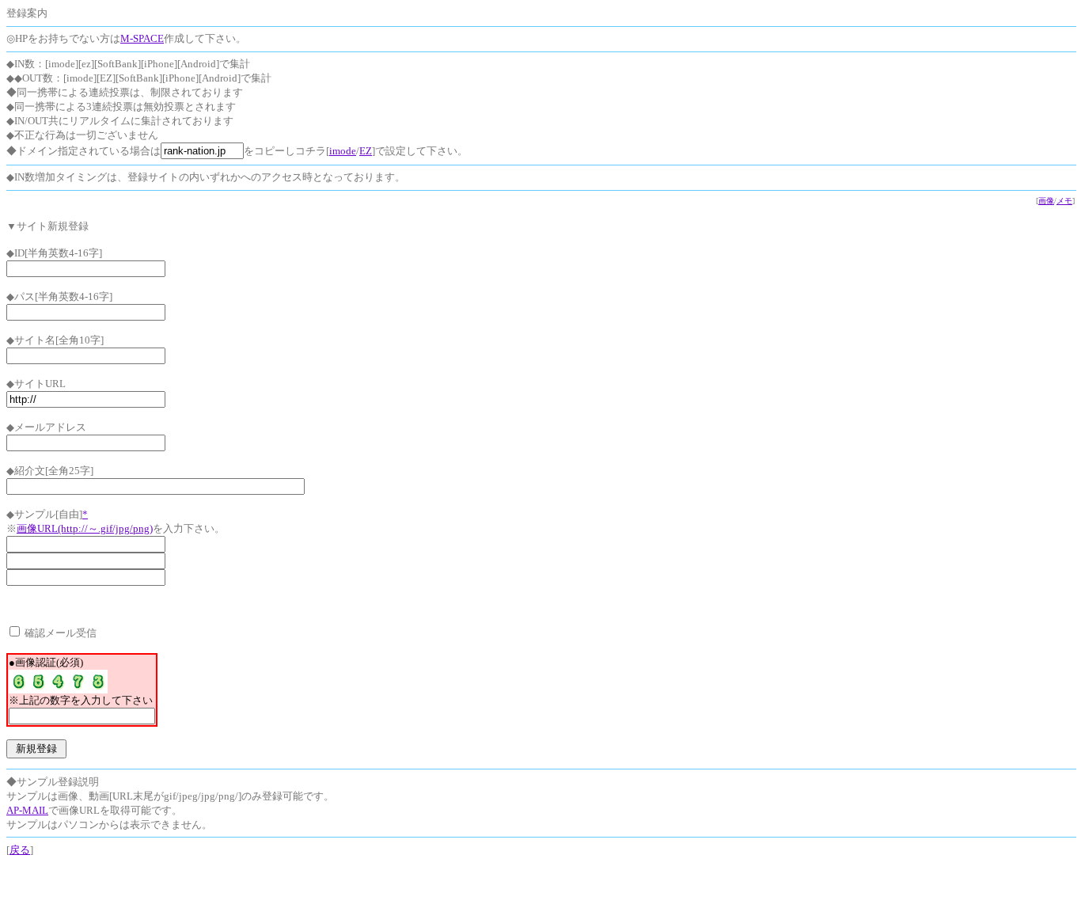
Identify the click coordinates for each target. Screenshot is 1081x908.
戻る (19, 850)
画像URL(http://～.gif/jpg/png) (85, 528)
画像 (1046, 200)
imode (342, 151)
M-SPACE (142, 38)
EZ (365, 151)
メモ (1064, 200)
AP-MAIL (27, 810)
